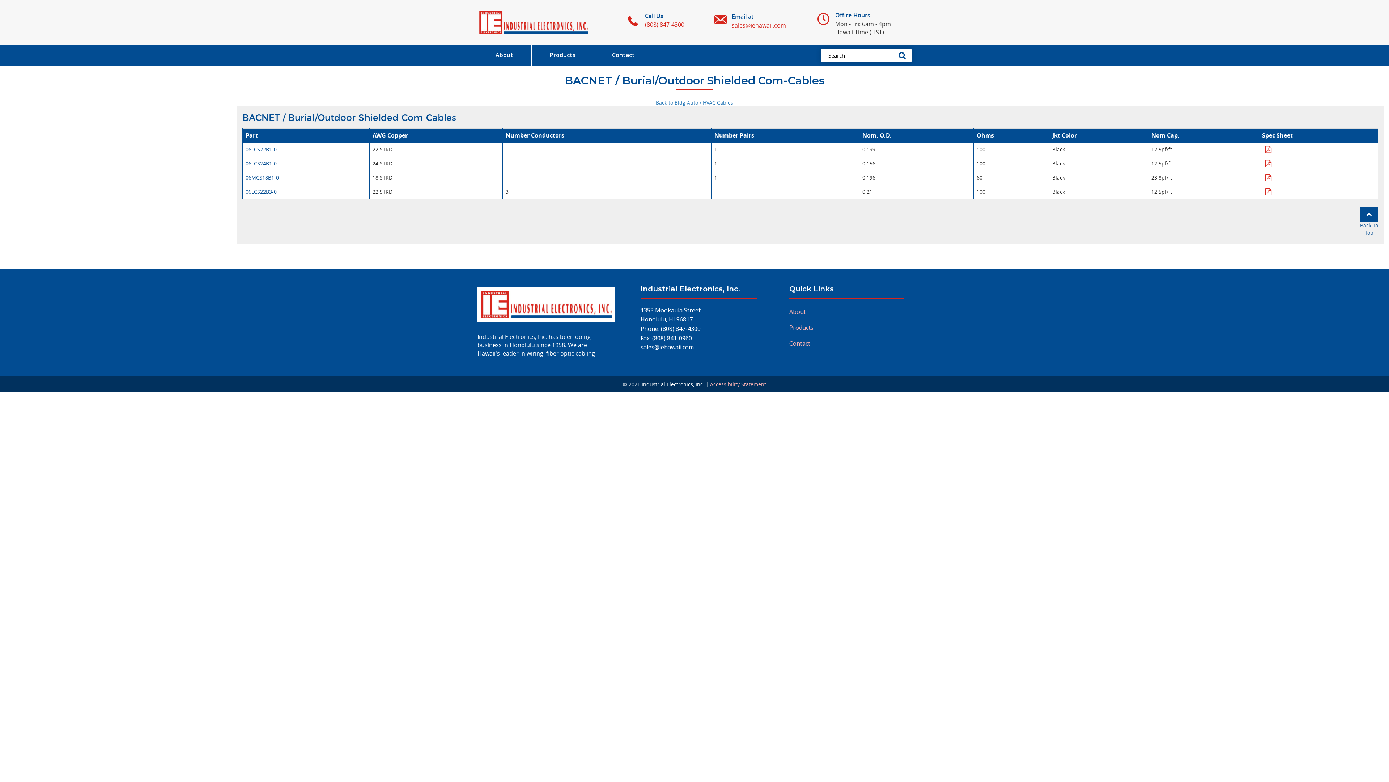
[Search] (904, 55)
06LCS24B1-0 (261, 163)
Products (801, 328)
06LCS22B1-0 (261, 149)
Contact (799, 344)
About (797, 312)
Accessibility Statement (738, 384)
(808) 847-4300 (681, 329)
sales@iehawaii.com (667, 347)
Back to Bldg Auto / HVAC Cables (694, 102)
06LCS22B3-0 (261, 191)
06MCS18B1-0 (262, 177)
